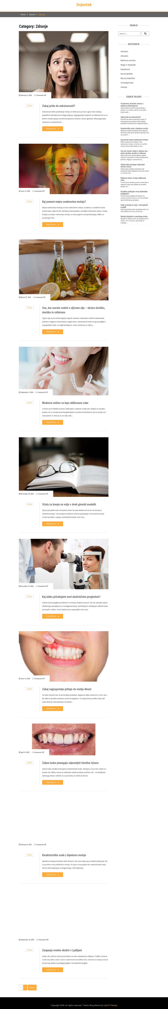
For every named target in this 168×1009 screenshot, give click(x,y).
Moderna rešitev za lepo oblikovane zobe (65, 403)
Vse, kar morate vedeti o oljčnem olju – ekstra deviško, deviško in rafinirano (135, 152)
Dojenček (84, 4)
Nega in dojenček (128, 65)
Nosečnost (125, 69)
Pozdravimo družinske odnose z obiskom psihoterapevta (132, 105)
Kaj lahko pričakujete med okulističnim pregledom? (71, 596)
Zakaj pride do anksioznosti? (58, 106)
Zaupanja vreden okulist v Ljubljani (62, 950)
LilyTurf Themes (110, 1005)
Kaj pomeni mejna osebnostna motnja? (64, 201)
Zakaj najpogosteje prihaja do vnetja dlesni (66, 689)
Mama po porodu (128, 60)
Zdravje (29, 106)
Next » (32, 987)
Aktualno (124, 51)
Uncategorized (127, 83)
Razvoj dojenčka (128, 78)
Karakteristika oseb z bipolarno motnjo (64, 855)
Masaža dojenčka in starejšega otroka (134, 216)
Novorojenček (127, 74)
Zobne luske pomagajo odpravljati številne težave (70, 763)
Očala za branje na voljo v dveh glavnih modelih (69, 504)
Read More (51, 128)
